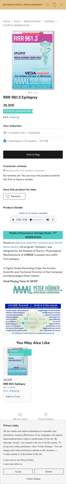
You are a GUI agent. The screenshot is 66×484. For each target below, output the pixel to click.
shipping (14, 117)
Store (17, 21)
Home (6, 21)
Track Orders (45, 419)
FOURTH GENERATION (16, 25)
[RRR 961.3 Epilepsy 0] (33, 60)
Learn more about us (12, 463)
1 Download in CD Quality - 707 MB (27, 141)
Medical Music (32, 21)
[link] (33, 477)
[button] (23, 5)
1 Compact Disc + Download (23, 132)
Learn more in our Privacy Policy (18, 459)
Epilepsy (50, 21)
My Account (20, 419)
